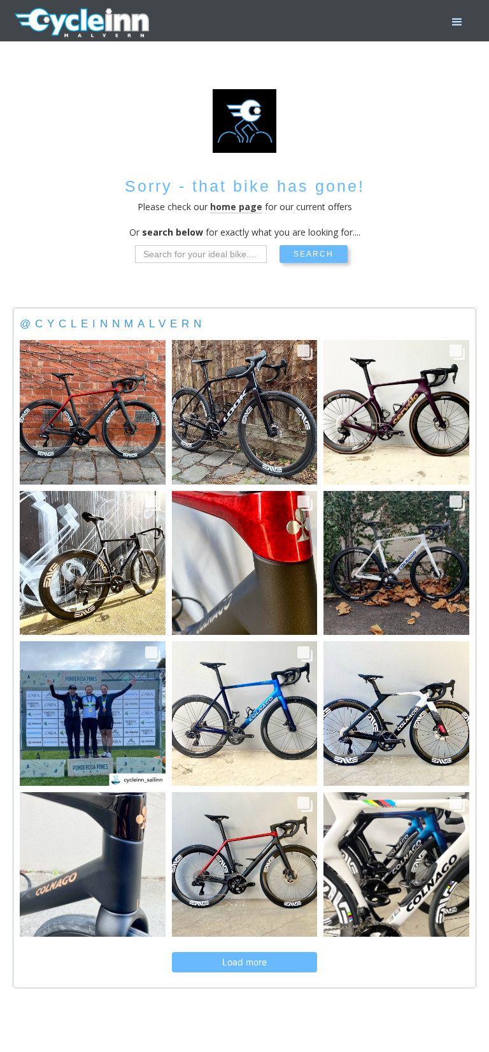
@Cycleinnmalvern (113, 324)
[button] (457, 22)
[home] (83, 22)
